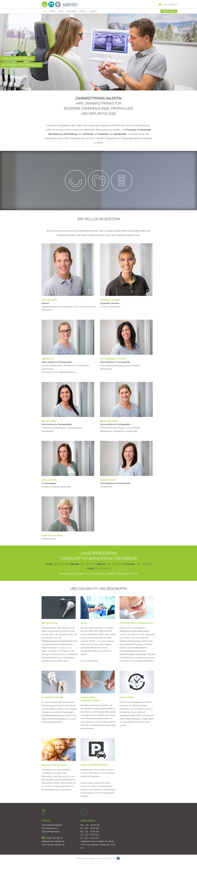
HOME (44, 11)
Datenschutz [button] (110, 858)
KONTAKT (93, 11)
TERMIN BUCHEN (169, 11)
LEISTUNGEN (71, 11)
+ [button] (90, 291)
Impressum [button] (101, 858)
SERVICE (83, 11)
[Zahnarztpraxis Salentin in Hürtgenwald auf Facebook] (118, 858)
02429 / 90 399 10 (169, 5)
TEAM (61, 11)
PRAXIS (53, 11)
